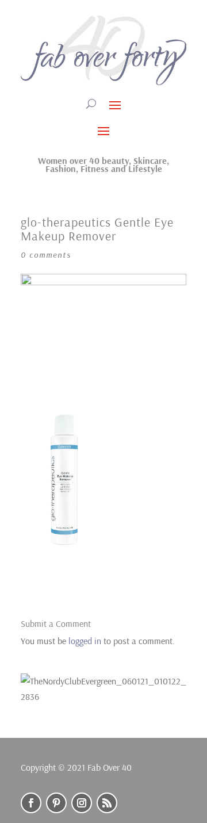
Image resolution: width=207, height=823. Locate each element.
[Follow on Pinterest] (56, 803)
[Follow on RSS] (107, 803)
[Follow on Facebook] (31, 803)
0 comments (46, 255)
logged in (84, 640)
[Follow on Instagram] (81, 803)
